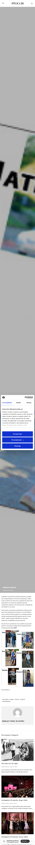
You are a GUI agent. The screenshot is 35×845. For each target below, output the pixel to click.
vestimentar (6, 701)
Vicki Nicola (5, 766)
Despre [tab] (29, 402)
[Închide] (32, 841)
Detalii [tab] (18, 402)
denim (12, 699)
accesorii (6, 699)
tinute (17, 699)
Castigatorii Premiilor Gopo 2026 (14, 800)
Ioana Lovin (5, 803)
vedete (23, 699)
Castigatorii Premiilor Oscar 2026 (14, 837)
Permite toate (17, 434)
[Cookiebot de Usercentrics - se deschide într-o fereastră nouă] (25, 397)
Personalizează (16, 440)
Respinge (17, 446)
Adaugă (24, 841)
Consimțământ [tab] (7, 402)
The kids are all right (9, 763)
